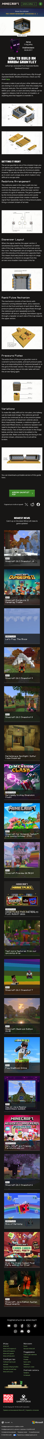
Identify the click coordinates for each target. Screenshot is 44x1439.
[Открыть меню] (40, 4)
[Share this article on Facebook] (38, 504)
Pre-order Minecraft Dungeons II (21, 14)
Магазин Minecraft (29, 1348)
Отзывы (26, 1359)
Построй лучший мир (9, 1369)
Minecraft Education (9, 1356)
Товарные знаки (22, 1432)
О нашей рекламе (34, 1432)
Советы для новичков (30, 1354)
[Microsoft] (37, 1422)
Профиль (26, 1373)
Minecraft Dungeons (9, 1351)
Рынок (25, 1346)
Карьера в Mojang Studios (10, 1367)
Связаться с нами (29, 1367)
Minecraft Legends (8, 1353)
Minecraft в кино (8, 1372)
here (8, 79)
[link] (9, 1326)
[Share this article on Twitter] (26, 504)
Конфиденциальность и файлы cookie (13, 1426)
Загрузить (27, 1364)
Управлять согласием (32, 1410)
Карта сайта (27, 1362)
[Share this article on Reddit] (32, 504)
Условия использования (9, 1432)
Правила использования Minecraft (13, 1410)
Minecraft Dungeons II (9, 1348)
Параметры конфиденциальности (27, 1435)
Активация (27, 1375)
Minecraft (6, 1346)
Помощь (26, 1357)
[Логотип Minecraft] (10, 4)
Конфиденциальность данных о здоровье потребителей (18, 1429)
